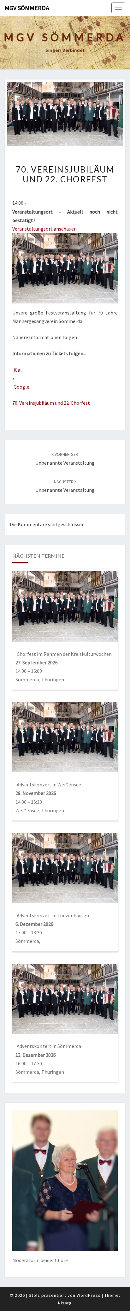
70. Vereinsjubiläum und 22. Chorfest (51, 403)
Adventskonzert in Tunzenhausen (53, 915)
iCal (18, 370)
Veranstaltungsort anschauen (44, 229)
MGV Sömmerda (27, 8)
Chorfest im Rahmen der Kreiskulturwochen (64, 654)
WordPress (89, 1295)
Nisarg (65, 1303)
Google (21, 387)
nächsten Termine (38, 556)
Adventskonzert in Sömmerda (49, 1046)
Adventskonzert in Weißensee (49, 784)
